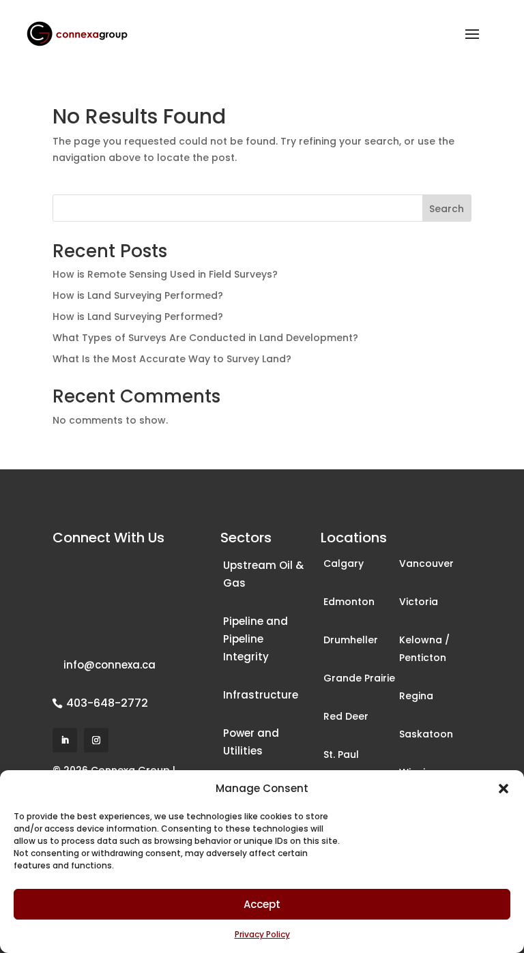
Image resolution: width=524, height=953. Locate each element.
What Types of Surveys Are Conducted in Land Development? (205, 337)
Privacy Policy (262, 934)
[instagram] (96, 740)
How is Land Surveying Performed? (138, 295)
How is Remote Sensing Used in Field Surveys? (165, 274)
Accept (262, 904)
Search (446, 209)
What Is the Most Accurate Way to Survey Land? (172, 359)
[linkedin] (65, 740)
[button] (503, 788)
